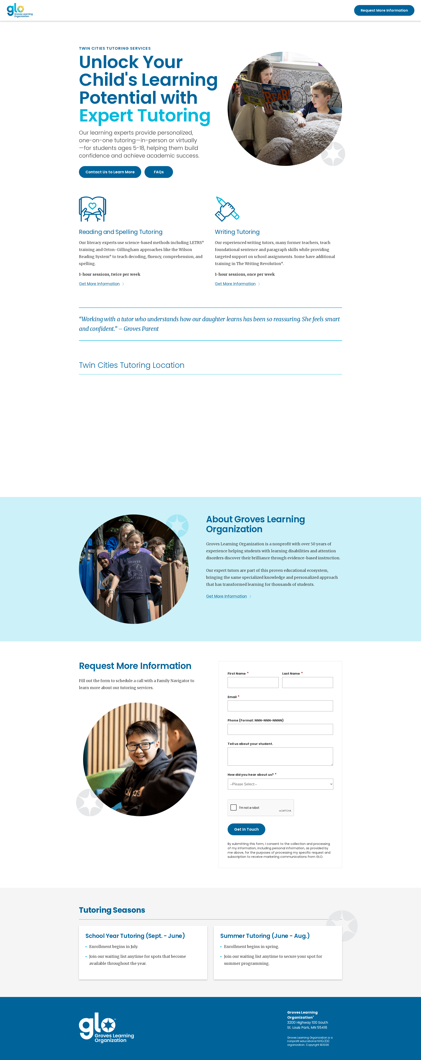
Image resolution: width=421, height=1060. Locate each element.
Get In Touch (246, 829)
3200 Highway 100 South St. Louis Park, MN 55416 (307, 1025)
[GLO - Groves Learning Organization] (20, 10)
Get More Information (99, 283)
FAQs (159, 172)
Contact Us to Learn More (110, 172)
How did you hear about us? (251, 775)
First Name (237, 674)
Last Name (291, 674)
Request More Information (384, 10)
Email (232, 697)
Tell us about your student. (250, 744)
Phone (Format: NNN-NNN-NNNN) (256, 720)
